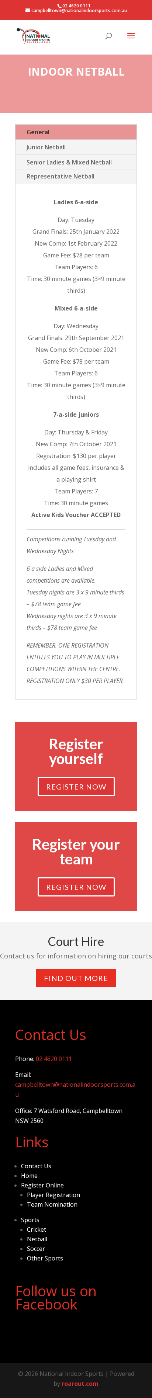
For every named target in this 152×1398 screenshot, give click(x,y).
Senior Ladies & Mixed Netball (69, 162)
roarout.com (80, 1384)
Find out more (76, 978)
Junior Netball (46, 147)
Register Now (76, 786)
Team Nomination (52, 1204)
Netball (37, 1239)
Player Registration (53, 1195)
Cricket (36, 1229)
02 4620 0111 (54, 1059)
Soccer (36, 1249)
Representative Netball (60, 176)
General (38, 132)
